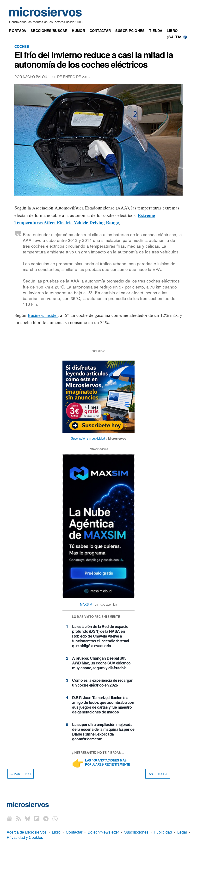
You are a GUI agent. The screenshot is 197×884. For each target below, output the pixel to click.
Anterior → (157, 774)
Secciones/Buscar (49, 30)
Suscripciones (130, 30)
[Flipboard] (36, 819)
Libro (172, 30)
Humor (78, 30)
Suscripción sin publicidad (88, 438)
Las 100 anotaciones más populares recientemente (107, 762)
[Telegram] (46, 819)
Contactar (100, 30)
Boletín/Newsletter (103, 832)
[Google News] (9, 819)
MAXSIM (86, 604)
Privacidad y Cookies (25, 837)
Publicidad (163, 832)
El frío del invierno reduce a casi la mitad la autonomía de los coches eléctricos (93, 59)
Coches (21, 46)
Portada (17, 30)
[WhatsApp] (55, 819)
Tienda (155, 30)
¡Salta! (174, 36)
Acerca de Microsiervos (27, 832)
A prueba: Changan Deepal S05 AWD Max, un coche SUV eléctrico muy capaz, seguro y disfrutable (101, 662)
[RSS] (18, 819)
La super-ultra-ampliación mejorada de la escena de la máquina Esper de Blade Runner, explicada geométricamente (103, 732)
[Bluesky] (27, 819)
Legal (182, 832)
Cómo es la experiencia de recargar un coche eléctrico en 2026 (102, 682)
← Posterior (20, 774)
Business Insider (43, 315)
